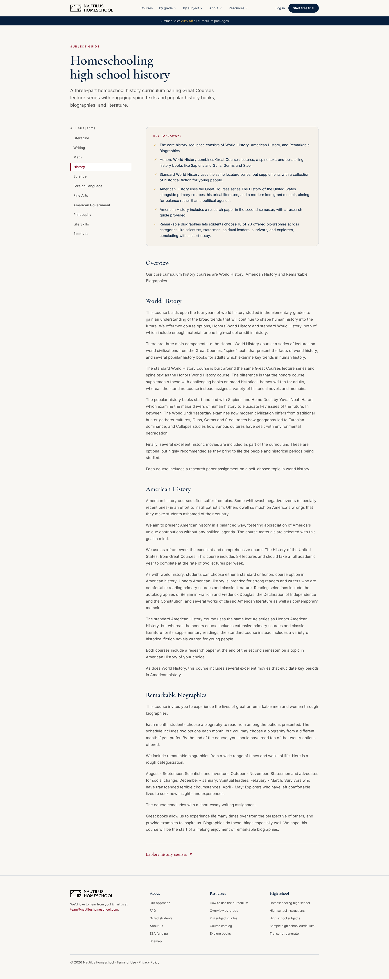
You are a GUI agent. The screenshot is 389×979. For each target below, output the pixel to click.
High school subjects (285, 918)
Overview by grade (224, 910)
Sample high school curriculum (292, 926)
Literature (81, 138)
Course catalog (221, 926)
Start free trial (303, 8)
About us (156, 926)
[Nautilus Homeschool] (91, 8)
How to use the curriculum (229, 903)
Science (80, 176)
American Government (91, 205)
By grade (166, 8)
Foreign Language (87, 186)
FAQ (153, 910)
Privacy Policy (149, 962)
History (79, 167)
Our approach (160, 903)
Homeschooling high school (290, 903)
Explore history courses (166, 854)
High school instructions (287, 910)
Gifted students (161, 918)
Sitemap (156, 941)
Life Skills (81, 224)
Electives (80, 234)
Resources (236, 8)
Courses (146, 8)
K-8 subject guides (223, 918)
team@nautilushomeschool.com (94, 909)
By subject (191, 8)
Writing (79, 148)
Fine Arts (80, 195)
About (213, 8)
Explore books (220, 933)
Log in (280, 8)
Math (77, 157)
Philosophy (82, 214)
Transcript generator (285, 933)
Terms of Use (127, 962)
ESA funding (159, 933)
